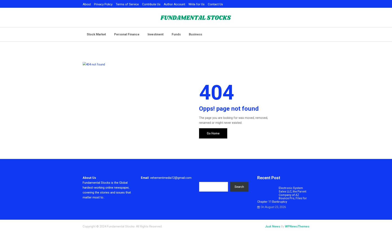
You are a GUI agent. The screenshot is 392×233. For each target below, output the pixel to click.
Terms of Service (127, 4)
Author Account (174, 4)
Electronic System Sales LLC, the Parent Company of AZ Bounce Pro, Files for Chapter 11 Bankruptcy (282, 194)
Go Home (213, 133)
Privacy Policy (103, 4)
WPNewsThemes (297, 226)
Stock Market (96, 34)
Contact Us (215, 4)
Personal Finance (126, 34)
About (87, 4)
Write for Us (196, 4)
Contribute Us (151, 4)
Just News (272, 226)
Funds (176, 34)
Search (203, 178)
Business (195, 34)
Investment (156, 34)
